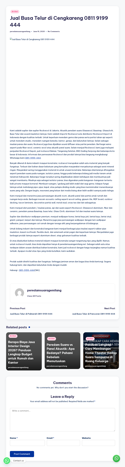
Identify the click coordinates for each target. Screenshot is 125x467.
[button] (34, 296)
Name (14, 438)
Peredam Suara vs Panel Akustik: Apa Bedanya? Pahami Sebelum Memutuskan (60, 353)
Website (86, 438)
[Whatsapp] (7, 460)
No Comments (54, 31)
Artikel (15, 11)
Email (50, 438)
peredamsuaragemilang (44, 290)
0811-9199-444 (33, 158)
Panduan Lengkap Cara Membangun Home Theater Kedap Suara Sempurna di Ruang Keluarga (101, 353)
